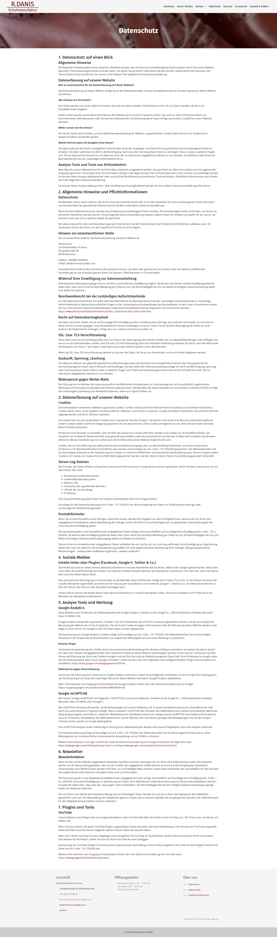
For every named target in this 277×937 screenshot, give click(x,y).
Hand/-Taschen (185, 6)
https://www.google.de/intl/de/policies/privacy (83, 857)
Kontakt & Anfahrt (259, 6)
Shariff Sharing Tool (86, 571)
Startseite (169, 6)
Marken (200, 6)
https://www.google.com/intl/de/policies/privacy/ (85, 745)
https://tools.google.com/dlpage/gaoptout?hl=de (98, 663)
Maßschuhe (214, 6)
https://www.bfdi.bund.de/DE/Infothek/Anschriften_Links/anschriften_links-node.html (104, 311)
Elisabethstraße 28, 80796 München (77, 888)
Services (227, 6)
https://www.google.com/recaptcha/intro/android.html (147, 745)
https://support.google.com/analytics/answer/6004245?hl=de (91, 687)
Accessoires (241, 6)
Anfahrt (63, 910)
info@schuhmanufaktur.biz (72, 905)
